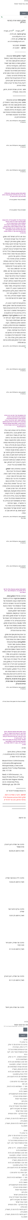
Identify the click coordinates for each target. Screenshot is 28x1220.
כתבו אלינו (24, 1116)
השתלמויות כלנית (21, 1059)
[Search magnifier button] (1, 17)
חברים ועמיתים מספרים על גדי (17, 1049)
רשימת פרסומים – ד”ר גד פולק (17, 1057)
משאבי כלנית (23, 1091)
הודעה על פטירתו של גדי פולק (17, 1044)
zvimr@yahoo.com (19, 36)
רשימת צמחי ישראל (21, 1099)
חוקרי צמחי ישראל (21, 1111)
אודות (25, 1040)
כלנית (26, 1022)
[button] (24, 26)
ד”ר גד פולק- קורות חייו (20, 1047)
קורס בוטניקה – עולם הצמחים (17, 1113)
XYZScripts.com (21, 1026)
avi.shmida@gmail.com (16, 41)
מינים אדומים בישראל (20, 1104)
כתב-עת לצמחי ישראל (21, 4)
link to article (14, 831)
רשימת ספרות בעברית (20, 1096)
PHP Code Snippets (8, 1026)
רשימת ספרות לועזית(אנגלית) (18, 1094)
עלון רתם (24, 1101)
